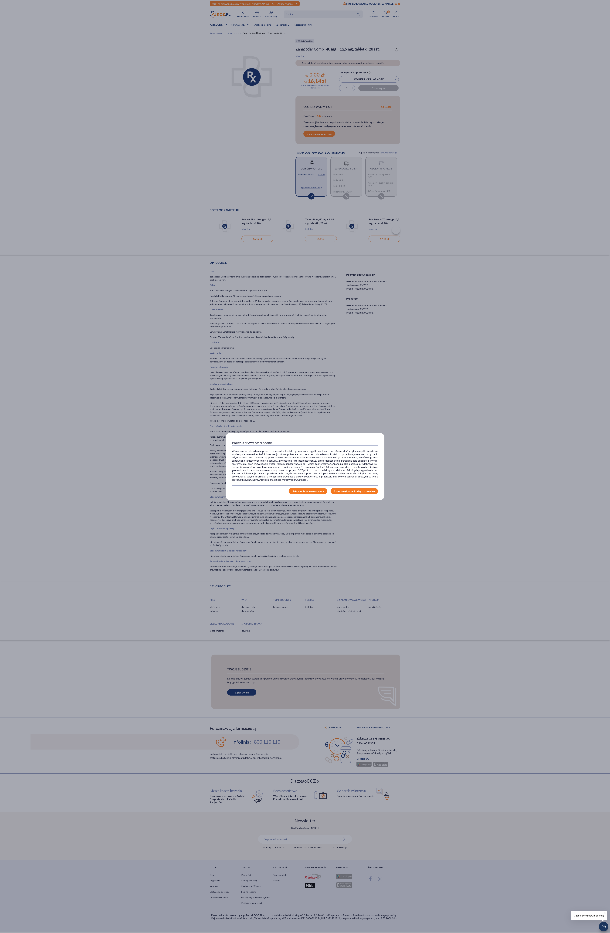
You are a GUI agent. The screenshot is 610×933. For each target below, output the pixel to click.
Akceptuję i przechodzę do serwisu (354, 491)
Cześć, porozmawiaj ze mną (589, 915)
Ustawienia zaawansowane (308, 491)
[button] (603, 926)
